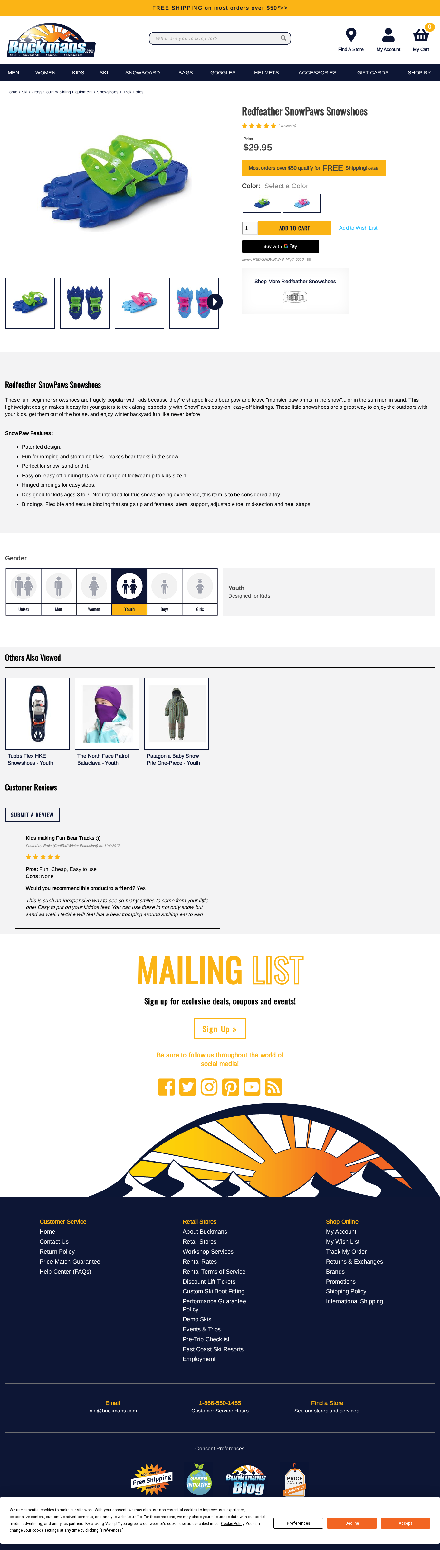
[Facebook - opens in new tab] (166, 1087)
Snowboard (142, 72)
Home (12, 92)
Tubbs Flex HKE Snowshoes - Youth (30, 759)
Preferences (298, 1523)
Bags (185, 72)
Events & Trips (202, 1329)
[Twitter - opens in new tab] (187, 1087)
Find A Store (351, 49)
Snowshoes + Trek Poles (120, 92)
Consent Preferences (219, 1448)
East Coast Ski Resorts (213, 1349)
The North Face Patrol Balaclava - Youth (103, 759)
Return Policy (57, 1251)
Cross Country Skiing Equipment (62, 92)
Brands (335, 1271)
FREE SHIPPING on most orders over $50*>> (220, 8)
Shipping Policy (346, 1291)
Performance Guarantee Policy (214, 1305)
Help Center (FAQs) (65, 1271)
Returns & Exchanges (354, 1261)
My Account (388, 49)
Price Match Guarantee (70, 1261)
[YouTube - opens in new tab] (252, 1087)
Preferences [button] (111, 1530)
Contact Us (54, 1241)
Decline (352, 1523)
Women (45, 72)
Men (13, 72)
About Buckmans (205, 1231)
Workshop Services (208, 1251)
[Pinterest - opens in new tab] (230, 1087)
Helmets (266, 72)
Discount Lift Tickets (209, 1281)
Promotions (341, 1281)
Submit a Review (32, 814)
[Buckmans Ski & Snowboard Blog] (247, 1480)
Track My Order (346, 1251)
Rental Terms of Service (214, 1271)
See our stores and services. (327, 1410)
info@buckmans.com (112, 1410)
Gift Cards (373, 72)
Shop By (419, 72)
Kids (78, 72)
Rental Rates (200, 1261)
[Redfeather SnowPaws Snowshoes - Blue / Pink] (139, 303)
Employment (199, 1358)
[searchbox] (284, 38)
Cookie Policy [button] (232, 1523)
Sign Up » (220, 1028)
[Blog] (273, 1087)
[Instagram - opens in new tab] (209, 1087)
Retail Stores (199, 1241)
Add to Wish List (358, 228)
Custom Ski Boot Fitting (213, 1291)
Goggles (223, 72)
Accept (405, 1523)
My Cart (422, 38)
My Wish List (342, 1241)
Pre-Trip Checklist (206, 1339)
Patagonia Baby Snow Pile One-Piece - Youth (173, 759)
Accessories (318, 72)
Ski (104, 72)
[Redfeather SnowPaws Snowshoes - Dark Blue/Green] (30, 303)
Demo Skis (197, 1319)
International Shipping (354, 1301)
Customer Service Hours (220, 1410)
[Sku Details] (309, 259)
